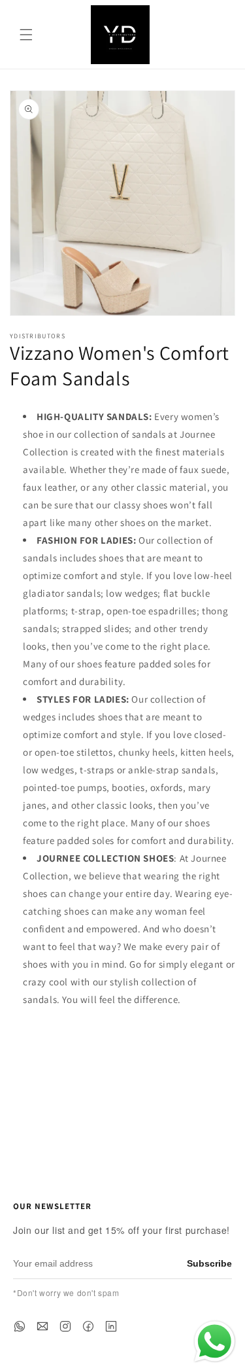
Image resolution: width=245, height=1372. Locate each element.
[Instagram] (65, 1326)
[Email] (42, 1326)
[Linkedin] (111, 1326)
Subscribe (209, 1263)
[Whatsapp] (19, 1326)
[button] (26, 34)
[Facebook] (88, 1326)
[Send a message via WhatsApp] (214, 1341)
